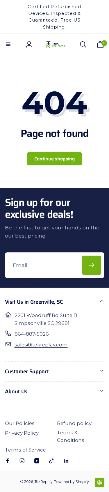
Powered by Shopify (71, 481)
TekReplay (44, 481)
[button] (9, 45)
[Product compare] (99, 482)
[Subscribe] (91, 265)
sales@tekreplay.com (41, 345)
